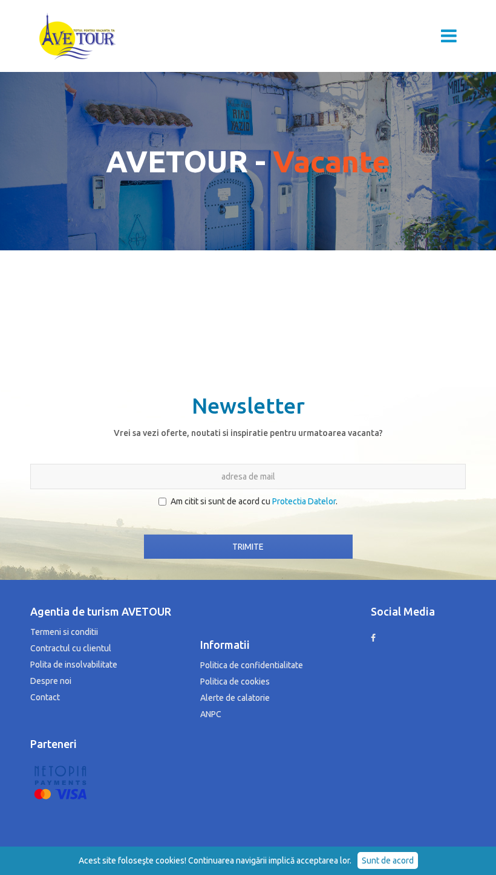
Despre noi (50, 681)
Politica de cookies (235, 681)
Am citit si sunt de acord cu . (254, 501)
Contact (45, 697)
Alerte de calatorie (235, 698)
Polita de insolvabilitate (73, 664)
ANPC (210, 714)
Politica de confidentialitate (251, 665)
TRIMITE (248, 546)
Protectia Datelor (304, 501)
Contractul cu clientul (70, 648)
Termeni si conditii (64, 632)
